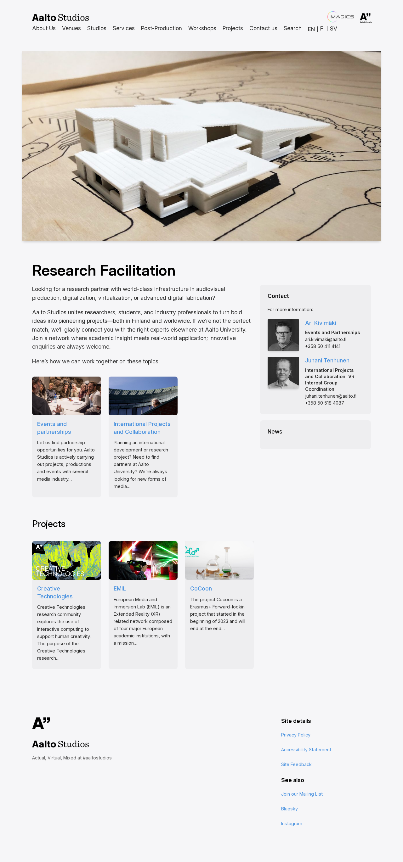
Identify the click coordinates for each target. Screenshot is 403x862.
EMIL (120, 588)
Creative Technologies (55, 592)
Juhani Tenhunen (327, 360)
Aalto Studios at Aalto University (60, 17)
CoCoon (201, 588)
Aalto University (357, 18)
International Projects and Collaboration (142, 428)
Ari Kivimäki (320, 323)
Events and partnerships (54, 428)
